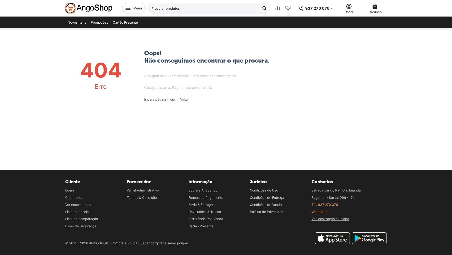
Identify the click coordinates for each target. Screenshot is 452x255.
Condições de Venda (266, 205)
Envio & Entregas (201, 205)
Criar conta (73, 198)
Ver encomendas (78, 205)
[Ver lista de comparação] (277, 8)
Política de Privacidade (267, 212)
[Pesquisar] (264, 8)
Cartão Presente (200, 226)
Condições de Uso (264, 190)
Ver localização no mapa (330, 219)
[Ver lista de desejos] (288, 8)
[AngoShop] (89, 8)
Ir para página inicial (159, 99)
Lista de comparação (81, 219)
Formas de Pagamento (205, 198)
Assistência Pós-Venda (205, 219)
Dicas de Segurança (80, 226)
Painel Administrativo (143, 190)
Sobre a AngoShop (202, 190)
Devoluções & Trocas (204, 212)
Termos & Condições (142, 198)
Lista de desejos (77, 212)
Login (69, 190)
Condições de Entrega (267, 198)
